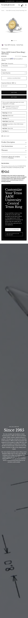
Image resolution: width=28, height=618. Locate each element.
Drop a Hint (6, 136)
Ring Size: (3, 70)
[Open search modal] (19, 5)
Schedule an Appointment (14, 78)
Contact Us (15, 108)
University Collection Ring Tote (10, 166)
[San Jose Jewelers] (9, 1)
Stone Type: (7, 63)
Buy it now (14, 97)
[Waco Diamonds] (19, 1)
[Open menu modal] (25, 5)
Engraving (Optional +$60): (8, 83)
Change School (4, 48)
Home (2, 10)
